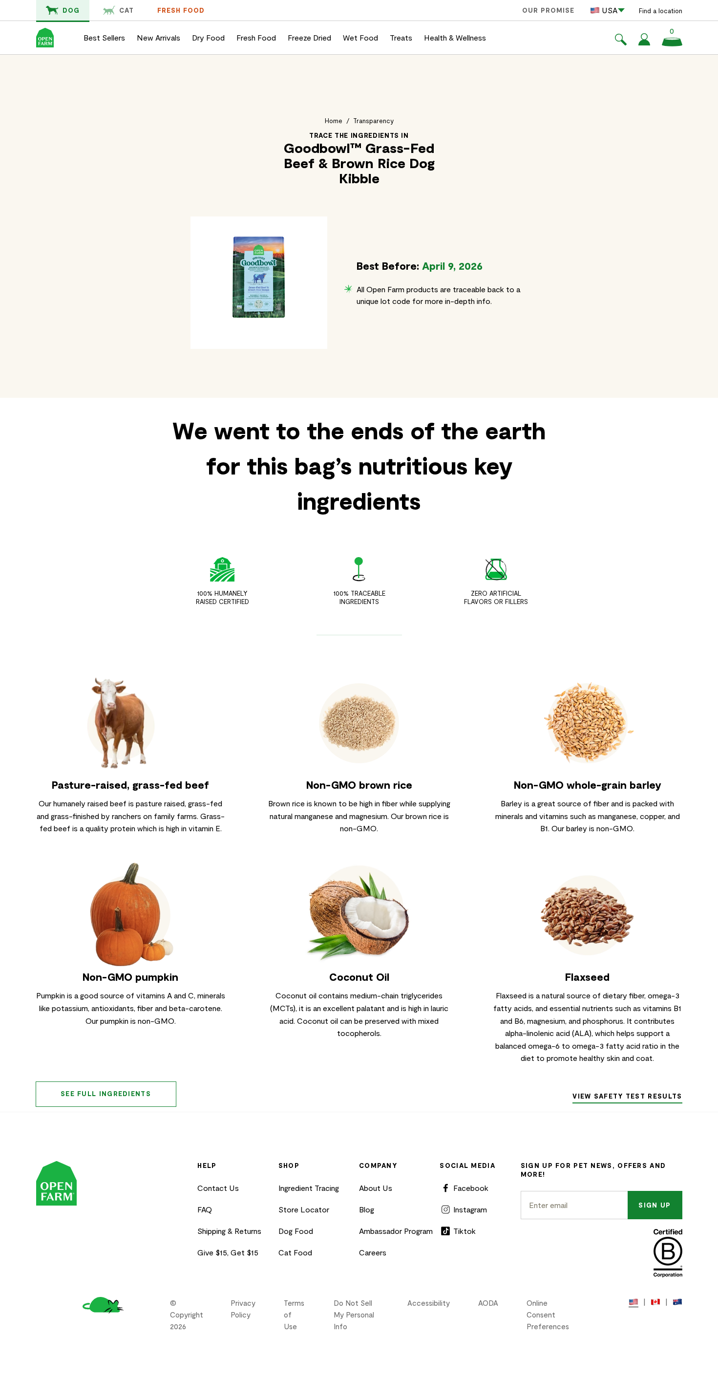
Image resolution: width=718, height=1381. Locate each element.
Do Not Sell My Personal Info (354, 1314)
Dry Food (208, 37)
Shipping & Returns (229, 1230)
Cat (126, 10)
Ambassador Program (396, 1230)
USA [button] (609, 10)
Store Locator (303, 1209)
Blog (366, 1209)
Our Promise (548, 10)
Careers (372, 1252)
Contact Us (218, 1187)
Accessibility (428, 1302)
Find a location (660, 11)
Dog (71, 10)
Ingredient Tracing (308, 1187)
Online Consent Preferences (548, 1314)
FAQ (204, 1209)
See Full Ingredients (106, 1094)
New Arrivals (158, 37)
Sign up (654, 1205)
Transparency (373, 121)
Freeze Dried (309, 37)
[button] (621, 41)
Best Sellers (104, 37)
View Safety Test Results (627, 1096)
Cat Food (295, 1252)
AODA (488, 1302)
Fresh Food (181, 10)
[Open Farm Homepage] (45, 37)
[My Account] (644, 42)
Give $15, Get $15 (227, 1252)
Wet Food (360, 37)
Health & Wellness (455, 37)
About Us (375, 1187)
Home (333, 121)
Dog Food (295, 1230)
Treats (401, 37)
